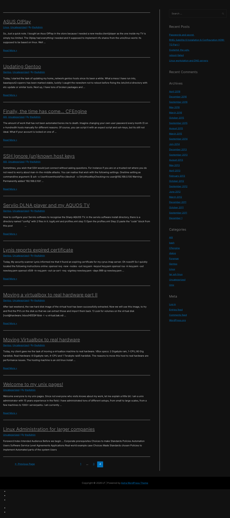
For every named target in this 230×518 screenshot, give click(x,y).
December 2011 (177, 202)
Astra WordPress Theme (134, 482)
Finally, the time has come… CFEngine (45, 111)
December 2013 (178, 149)
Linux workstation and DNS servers (188, 60)
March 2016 (175, 112)
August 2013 (176, 159)
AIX (5, 116)
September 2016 (178, 101)
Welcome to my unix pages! (33, 384)
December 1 (175, 218)
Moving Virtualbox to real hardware (41, 339)
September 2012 (178, 186)
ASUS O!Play (17, 21)
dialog (172, 253)
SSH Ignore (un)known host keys (39, 156)
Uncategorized (18, 27)
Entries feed (176, 309)
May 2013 (174, 165)
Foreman (174, 258)
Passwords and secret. (181, 34)
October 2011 (176, 207)
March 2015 (175, 133)
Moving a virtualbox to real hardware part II (50, 295)
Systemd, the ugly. (179, 49)
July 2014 (174, 144)
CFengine (174, 248)
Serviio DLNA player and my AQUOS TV (46, 205)
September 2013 (178, 154)
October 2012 (176, 181)
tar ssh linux (176, 274)
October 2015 (176, 117)
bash (171, 242)
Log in (172, 304)
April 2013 (174, 170)
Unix (171, 284)
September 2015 (178, 123)
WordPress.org (177, 320)
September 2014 (178, 138)
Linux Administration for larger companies (49, 429)
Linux (6, 27)
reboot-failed (176, 55)
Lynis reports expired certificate (38, 250)
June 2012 (175, 191)
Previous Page (25, 464)
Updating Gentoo (22, 66)
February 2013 (177, 175)
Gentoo (7, 72)
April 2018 (174, 91)
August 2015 (176, 128)
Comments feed (178, 314)
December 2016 (178, 96)
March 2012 (175, 196)
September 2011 (178, 212)
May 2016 (174, 107)
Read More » (10, 50)
